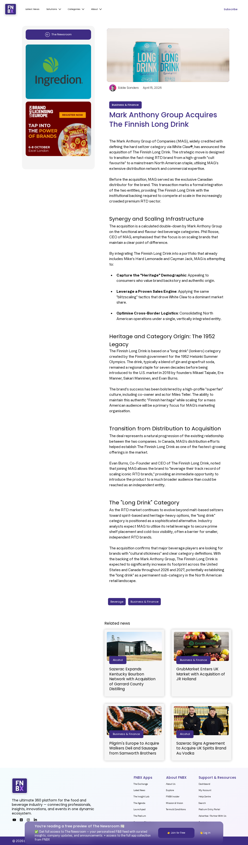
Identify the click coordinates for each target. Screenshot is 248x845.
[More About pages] (100, 9)
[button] (117, 660)
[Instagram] (28, 820)
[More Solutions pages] (60, 9)
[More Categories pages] (83, 9)
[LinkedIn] (35, 820)
